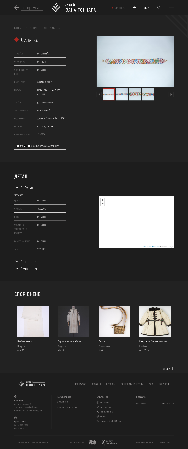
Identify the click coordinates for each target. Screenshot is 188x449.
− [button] (102, 203)
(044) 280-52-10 (34, 407)
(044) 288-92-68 (23, 407)
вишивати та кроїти (132, 384)
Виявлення (28, 268)
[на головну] (31, 384)
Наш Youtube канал (106, 412)
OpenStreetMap (154, 247)
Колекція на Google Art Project (110, 421)
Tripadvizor (104, 416)
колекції (96, 384)
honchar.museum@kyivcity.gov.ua (30, 410)
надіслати (165, 403)
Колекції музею (32, 28)
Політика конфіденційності (144, 442)
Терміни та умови (164, 442)
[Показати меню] (171, 7)
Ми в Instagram (105, 407)
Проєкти (110, 384)
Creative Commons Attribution (45, 145)
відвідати (164, 384)
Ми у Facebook (105, 402)
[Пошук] (159, 8)
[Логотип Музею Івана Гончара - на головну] (80, 7)
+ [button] (102, 199)
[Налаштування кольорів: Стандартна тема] (134, 7)
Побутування (30, 187)
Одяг (46, 28)
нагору (166, 368)
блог (151, 384)
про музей (80, 384)
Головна (17, 28)
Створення (28, 261)
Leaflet (144, 247)
